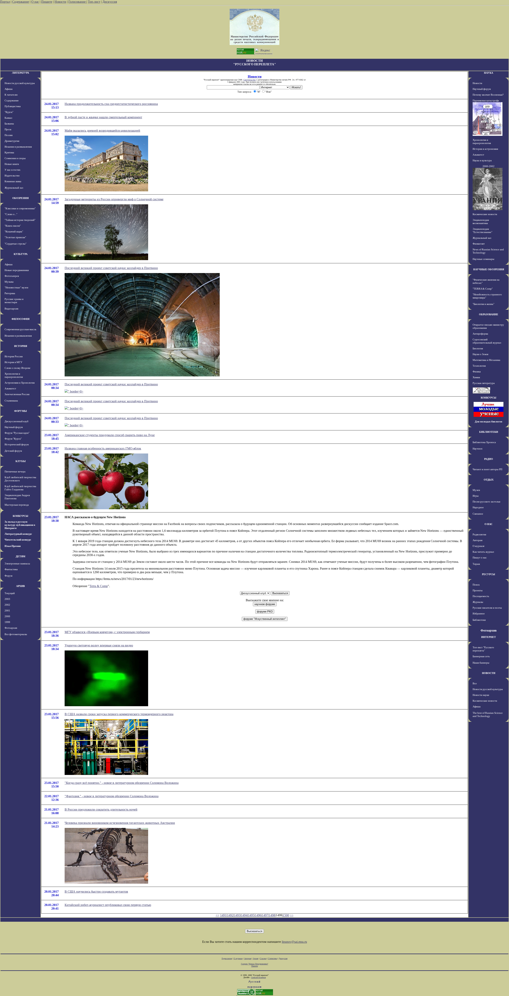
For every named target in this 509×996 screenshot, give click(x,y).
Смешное (478, 513)
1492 (230, 915)
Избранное (479, 613)
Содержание (20, 1)
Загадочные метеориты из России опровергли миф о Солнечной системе (114, 199)
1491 (223, 915)
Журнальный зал (14, 187)
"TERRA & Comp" (483, 288)
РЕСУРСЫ (488, 574)
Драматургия (12, 140)
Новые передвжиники (17, 270)
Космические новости (485, 214)
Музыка (9, 281)
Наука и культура (482, 160)
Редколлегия (479, 534)
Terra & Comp (98, 586)
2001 (7, 610)
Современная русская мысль (20, 329)
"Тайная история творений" (20, 219)
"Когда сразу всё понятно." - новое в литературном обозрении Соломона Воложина (122, 782)
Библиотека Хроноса (484, 442)
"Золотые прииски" (15, 237)
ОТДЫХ (488, 479)
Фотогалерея (12, 275)
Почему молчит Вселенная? (488, 94)
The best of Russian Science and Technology (488, 714)
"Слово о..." (11, 214)
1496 (258, 915)
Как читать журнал (483, 551)
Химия (476, 377)
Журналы (478, 601)
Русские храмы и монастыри (14, 301)
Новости (60, 1)
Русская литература (484, 383)
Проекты (478, 590)
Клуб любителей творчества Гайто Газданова (20, 488)
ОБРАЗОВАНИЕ (488, 314)
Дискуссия (109, 1)
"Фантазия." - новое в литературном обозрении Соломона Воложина (111, 796)
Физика (477, 371)
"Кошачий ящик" (14, 231)
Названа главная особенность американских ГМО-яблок (103, 448)
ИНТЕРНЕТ (488, 637)
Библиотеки (479, 619)
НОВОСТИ (488, 673)
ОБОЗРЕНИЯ (20, 198)
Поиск (476, 584)
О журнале (479, 546)
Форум (8, 575)
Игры (476, 495)
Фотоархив (11, 627)
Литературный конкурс (18, 533)
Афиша (9, 88)
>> (291, 915)
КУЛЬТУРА (20, 254)
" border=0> (75, 391)
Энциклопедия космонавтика (481, 221)
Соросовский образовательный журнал (487, 341)
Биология (478, 348)
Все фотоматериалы (16, 634)
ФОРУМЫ (20, 410)
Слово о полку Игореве (17, 367)
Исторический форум (17, 444)
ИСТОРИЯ (20, 346)
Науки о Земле (481, 354)
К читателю (11, 94)
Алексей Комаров (258, 977)
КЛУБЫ (21, 461)
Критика (9, 152)
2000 (7, 616)
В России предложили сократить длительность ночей (101, 809)
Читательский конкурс (18, 539)
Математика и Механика (486, 359)
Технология (479, 365)
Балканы (9, 123)
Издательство (12, 175)
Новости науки (481, 694)
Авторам (477, 540)
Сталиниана (11, 400)
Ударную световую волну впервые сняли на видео (99, 645)
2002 (7, 604)
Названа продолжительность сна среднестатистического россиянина (111, 104)
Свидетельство (249, 80)
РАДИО (488, 458)
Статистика (272, 958)
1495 (251, 915)
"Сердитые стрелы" (15, 243)
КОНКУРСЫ (20, 515)
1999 (7, 622)
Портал (5, 1)
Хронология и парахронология (14, 375)
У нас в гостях (12, 169)
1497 (265, 915)
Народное (478, 507)
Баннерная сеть (481, 656)
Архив (255, 958)
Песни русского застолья (486, 501)
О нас (35, 1)
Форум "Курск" (13, 438)
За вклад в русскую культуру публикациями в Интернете (20, 525)
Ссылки (263, 958)
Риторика (10, 293)
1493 (237, 915)
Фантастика (11, 569)
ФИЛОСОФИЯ (20, 318)
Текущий (10, 593)
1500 (286, 915)
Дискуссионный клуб (16, 421)
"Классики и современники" (20, 208)
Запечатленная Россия (17, 394)
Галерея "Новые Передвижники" (254, 964)
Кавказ (8, 117)
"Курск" (9, 112)
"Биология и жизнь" (483, 304)
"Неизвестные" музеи (16, 287)
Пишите (46, 1)
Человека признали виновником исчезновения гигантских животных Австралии (120, 823)
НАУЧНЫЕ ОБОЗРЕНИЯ (488, 269)
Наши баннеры (481, 662)
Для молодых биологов (488, 421)
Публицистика (13, 106)
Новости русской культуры (20, 83)
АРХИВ (20, 586)
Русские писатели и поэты (487, 607)
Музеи (476, 490)
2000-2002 (488, 166)
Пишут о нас (480, 557)
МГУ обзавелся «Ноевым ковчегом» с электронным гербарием (107, 632)
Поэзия (9, 135)
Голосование (77, 1)
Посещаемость (481, 596)
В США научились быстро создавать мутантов (96, 891)
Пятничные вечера (15, 471)
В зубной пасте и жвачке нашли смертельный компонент (103, 117)
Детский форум (13, 450)
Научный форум (14, 427)
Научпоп (477, 448)
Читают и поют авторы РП (487, 469)
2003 (7, 598)
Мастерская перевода (17, 504)
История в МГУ (13, 362)
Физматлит (479, 243)
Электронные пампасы (17, 563)
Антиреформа (480, 333)
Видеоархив (11, 308)
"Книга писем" (13, 225)
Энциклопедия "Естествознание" (482, 230)
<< (217, 915)
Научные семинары (483, 259)
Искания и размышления (18, 146)
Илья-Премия (13, 546)
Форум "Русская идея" (17, 432)
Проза (8, 129)
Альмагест (10, 388)
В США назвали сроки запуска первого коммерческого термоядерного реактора (119, 714)
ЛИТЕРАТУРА (20, 72)
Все (475, 683)
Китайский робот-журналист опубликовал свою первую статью (108, 905)
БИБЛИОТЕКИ (488, 431)
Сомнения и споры (15, 158)
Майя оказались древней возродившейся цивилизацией (102, 130)
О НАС (488, 524)
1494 (244, 915)
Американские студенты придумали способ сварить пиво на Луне (110, 435)
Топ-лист (94, 1)
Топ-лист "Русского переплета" (483, 649)
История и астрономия (485, 148)
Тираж (476, 563)
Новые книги (12, 164)
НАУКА (488, 72)
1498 (272, 915)
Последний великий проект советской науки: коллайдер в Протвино (111, 268)
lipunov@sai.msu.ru (294, 941)
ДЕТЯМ (20, 556)
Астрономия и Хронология (20, 382)
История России (14, 356)
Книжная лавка (13, 181)
